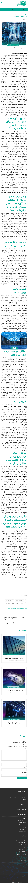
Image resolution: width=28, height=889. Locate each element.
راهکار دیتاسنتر (23, 847)
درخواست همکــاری (22, 824)
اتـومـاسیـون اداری (22, 831)
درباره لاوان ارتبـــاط (22, 820)
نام (25, 761)
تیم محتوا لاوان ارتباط (19, 600)
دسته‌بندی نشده (21, 692)
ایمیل (25, 767)
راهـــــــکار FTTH (22, 849)
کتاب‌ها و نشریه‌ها (23, 829)
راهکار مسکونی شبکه (22, 842)
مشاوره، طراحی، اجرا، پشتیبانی (20, 840)
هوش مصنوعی (7, 603)
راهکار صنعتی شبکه (22, 845)
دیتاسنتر (22, 603)
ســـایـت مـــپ (23, 832)
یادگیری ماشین (23, 146)
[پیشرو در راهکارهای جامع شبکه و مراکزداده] (22, 3)
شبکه (18, 692)
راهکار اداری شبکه (22, 844)
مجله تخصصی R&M (15, 603)
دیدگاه (25, 748)
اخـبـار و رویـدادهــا (22, 825)
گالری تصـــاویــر (23, 827)
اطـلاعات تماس (23, 818)
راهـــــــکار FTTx (22, 851)
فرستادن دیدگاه (21, 778)
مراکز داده (19, 99)
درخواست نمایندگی (22, 822)
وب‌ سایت (24, 772)
